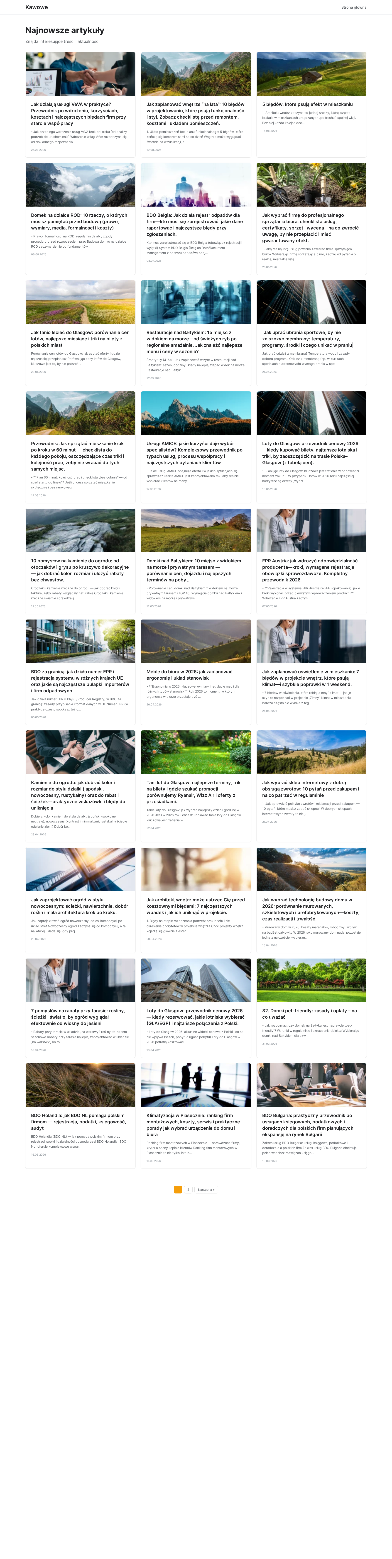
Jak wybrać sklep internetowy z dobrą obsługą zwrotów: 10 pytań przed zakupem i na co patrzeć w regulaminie (310, 789)
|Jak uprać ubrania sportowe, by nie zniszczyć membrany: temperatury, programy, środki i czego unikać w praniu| (308, 339)
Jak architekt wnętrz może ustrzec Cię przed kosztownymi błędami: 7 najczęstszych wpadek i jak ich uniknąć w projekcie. (196, 906)
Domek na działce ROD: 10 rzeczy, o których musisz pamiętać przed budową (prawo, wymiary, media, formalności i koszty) (79, 221)
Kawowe (36, 7)
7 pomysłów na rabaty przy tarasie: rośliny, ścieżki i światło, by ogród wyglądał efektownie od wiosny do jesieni (78, 1017)
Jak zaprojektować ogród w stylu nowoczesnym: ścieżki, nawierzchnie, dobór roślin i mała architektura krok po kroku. (79, 906)
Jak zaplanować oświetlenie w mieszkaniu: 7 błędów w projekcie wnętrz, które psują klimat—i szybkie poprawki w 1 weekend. (310, 678)
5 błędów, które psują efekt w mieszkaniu (307, 104)
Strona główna (354, 7)
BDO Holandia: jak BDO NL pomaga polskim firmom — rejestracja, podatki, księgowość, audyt (78, 1122)
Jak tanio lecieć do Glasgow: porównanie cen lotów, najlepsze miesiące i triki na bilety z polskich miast (80, 339)
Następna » (206, 1189)
